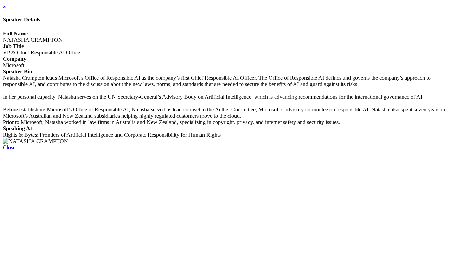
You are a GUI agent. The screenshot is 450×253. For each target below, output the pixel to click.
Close (9, 147)
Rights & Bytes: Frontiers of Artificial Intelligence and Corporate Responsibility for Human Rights (112, 135)
